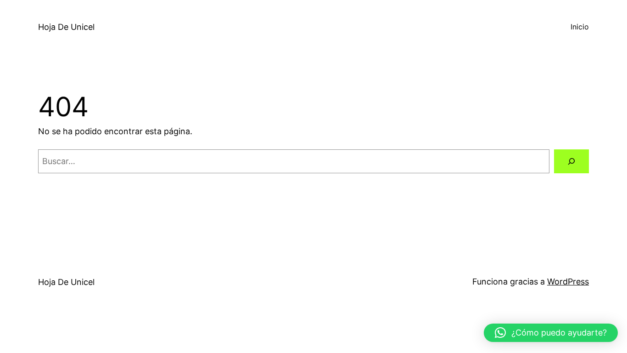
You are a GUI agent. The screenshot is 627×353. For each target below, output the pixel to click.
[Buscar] (571, 161)
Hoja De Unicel (66, 27)
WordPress (568, 281)
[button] (551, 333)
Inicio (580, 26)
